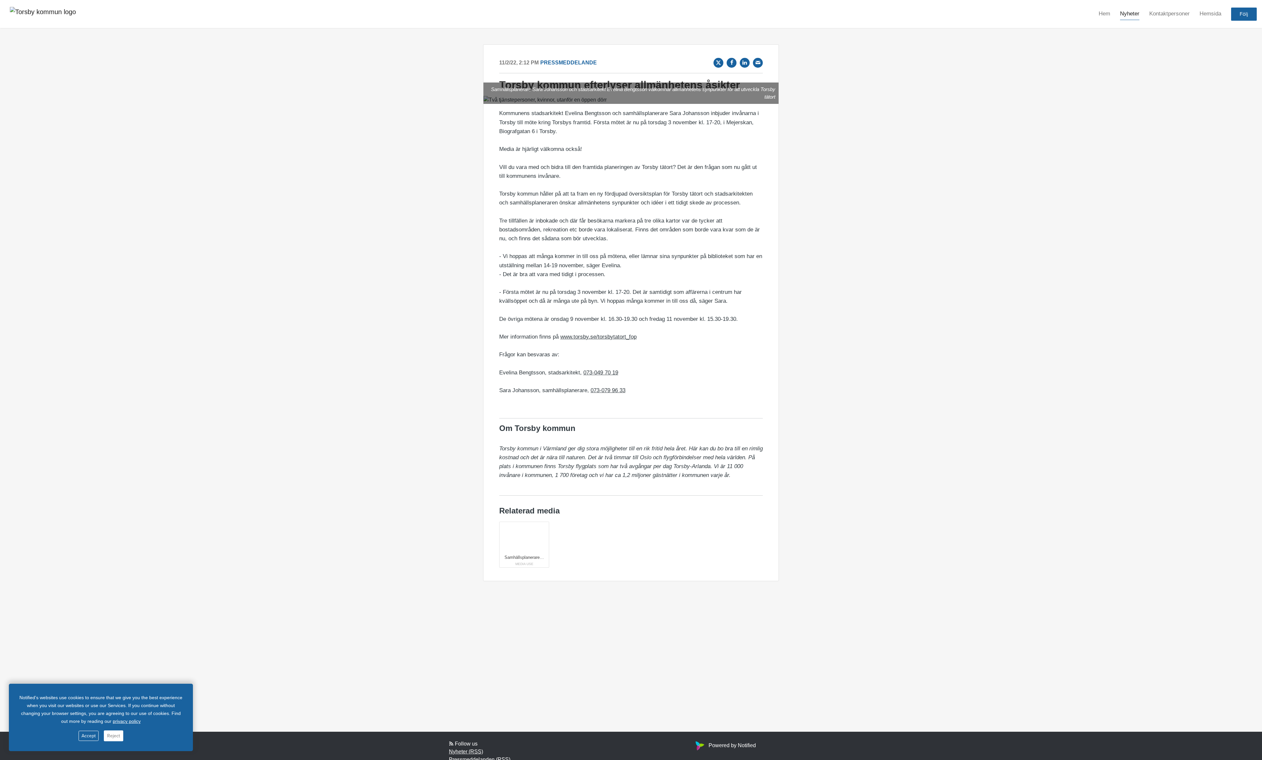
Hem (1104, 14)
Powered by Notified (732, 745)
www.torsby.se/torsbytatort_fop (598, 337)
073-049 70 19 (600, 372)
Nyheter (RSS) (466, 751)
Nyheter (1129, 14)
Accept (89, 736)
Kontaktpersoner (1169, 14)
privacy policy (127, 721)
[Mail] (758, 63)
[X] (718, 63)
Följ (1244, 14)
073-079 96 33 (608, 390)
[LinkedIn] (745, 63)
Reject (113, 736)
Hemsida (1210, 14)
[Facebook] (731, 63)
